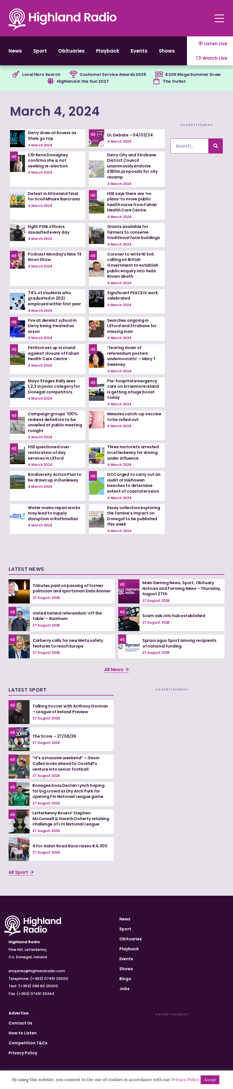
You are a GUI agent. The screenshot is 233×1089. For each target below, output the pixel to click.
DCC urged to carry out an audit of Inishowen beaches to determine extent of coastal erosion (134, 483)
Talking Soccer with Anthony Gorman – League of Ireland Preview (70, 709)
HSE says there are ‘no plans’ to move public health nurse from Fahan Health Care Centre (132, 202)
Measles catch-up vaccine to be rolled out (134, 416)
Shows (167, 51)
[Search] (216, 146)
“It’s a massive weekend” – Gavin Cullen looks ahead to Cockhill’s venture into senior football (65, 763)
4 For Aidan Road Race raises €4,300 (69, 846)
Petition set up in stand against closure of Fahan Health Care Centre (53, 353)
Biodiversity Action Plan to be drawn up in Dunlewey (55, 477)
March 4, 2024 (55, 111)
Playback (107, 51)
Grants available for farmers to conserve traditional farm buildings (133, 232)
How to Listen (23, 1033)
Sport (40, 51)
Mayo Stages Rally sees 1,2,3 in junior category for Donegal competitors (54, 386)
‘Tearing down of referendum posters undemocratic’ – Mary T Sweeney (131, 356)
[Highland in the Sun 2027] (50, 81)
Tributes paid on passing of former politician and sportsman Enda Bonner (72, 588)
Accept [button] (210, 1079)
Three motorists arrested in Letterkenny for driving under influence (133, 452)
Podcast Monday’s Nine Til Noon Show (54, 257)
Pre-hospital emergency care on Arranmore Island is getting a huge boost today (133, 389)
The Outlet (174, 81)
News (15, 51)
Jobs (124, 988)
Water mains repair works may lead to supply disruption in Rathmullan (54, 513)
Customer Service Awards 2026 (113, 74)
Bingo (125, 979)
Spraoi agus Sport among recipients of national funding (179, 643)
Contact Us (20, 1023)
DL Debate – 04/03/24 (130, 135)
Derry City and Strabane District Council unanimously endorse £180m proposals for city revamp (132, 166)
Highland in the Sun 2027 (83, 81)
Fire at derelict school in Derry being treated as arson (52, 326)
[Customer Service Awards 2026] (73, 74)
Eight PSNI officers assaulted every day (48, 229)
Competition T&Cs (28, 1043)
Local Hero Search (41, 74)
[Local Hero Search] (16, 74)
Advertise (19, 1013)
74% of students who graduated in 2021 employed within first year (54, 298)
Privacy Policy (23, 1053)
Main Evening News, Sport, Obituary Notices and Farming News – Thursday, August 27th (181, 588)
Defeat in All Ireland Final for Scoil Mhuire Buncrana (54, 196)
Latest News (26, 568)
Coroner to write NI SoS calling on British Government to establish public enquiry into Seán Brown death (132, 265)
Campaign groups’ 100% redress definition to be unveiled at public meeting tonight (55, 422)
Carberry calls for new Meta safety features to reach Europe (68, 643)
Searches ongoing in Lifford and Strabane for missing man (132, 326)
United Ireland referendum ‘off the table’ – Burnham (67, 616)
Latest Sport (27, 689)
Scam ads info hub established (173, 616)
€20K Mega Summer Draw (192, 74)
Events (139, 51)
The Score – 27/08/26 (54, 736)
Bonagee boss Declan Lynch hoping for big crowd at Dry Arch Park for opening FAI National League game (68, 791)
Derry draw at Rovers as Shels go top (52, 135)
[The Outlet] (156, 81)
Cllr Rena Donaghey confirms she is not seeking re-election (48, 160)
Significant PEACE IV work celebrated (132, 295)
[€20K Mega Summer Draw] (158, 74)
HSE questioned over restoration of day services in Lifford (48, 452)
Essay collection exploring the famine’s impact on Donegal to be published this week (133, 516)
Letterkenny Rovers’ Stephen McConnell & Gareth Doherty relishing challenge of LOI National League (70, 818)
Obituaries (71, 51)
